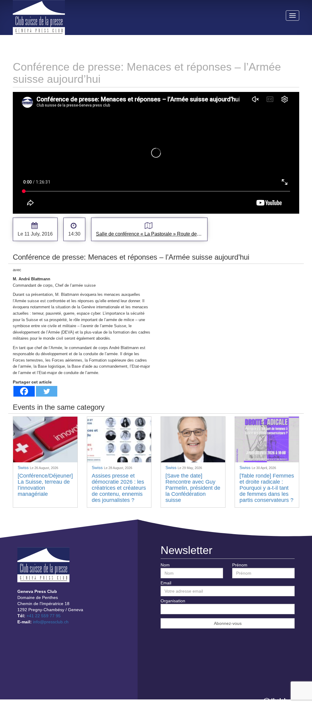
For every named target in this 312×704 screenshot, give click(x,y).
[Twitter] (46, 391)
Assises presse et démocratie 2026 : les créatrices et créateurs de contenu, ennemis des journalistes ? (119, 488)
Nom (165, 564)
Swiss (24, 467)
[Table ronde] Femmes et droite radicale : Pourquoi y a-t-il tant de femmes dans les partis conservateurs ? (266, 488)
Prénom (239, 564)
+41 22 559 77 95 (44, 615)
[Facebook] (24, 391)
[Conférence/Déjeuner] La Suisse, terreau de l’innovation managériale (45, 485)
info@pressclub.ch (51, 621)
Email (166, 582)
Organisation (173, 600)
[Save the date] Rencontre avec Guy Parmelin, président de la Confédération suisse (192, 488)
